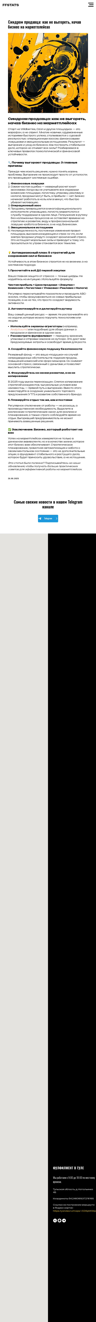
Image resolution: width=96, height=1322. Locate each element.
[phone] (55, 1220)
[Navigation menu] (91, 5)
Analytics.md (19, 329)
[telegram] (64, 1220)
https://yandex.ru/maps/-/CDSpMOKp (74, 1211)
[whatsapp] (59, 1220)
